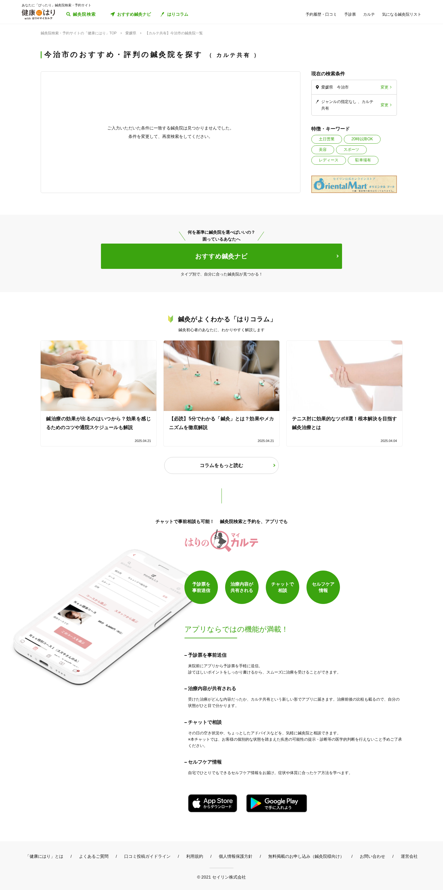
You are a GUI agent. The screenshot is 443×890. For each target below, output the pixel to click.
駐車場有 (363, 160)
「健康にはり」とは (44, 856)
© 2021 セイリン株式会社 (221, 877)
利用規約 (194, 856)
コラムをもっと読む (221, 465)
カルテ (369, 14)
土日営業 (327, 139)
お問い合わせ (372, 856)
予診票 (350, 14)
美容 (323, 149)
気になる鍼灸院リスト (401, 14)
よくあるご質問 (93, 856)
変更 (384, 87)
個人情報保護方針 (236, 856)
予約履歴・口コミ (321, 14)
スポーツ (351, 149)
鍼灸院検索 (84, 14)
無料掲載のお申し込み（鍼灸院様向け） (306, 856)
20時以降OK (362, 139)
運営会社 (409, 856)
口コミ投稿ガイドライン (147, 856)
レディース (328, 160)
